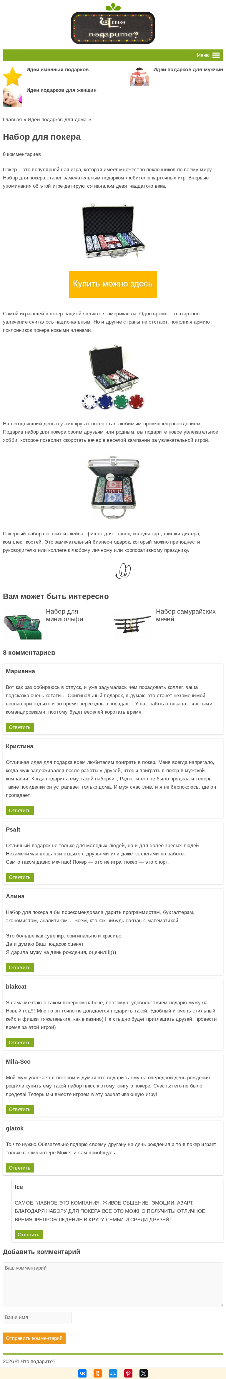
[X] (144, 1373)
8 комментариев (22, 154)
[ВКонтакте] (82, 1373)
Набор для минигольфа (64, 615)
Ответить (20, 727)
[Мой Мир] (113, 1373)
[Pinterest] (128, 1373)
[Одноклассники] (98, 1373)
